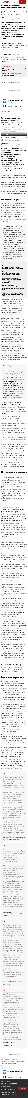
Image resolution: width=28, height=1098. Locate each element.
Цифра (12, 1061)
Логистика (7, 1059)
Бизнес (13, 1065)
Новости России (20, 1065)
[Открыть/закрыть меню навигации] (14, 2)
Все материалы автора (7, 19)
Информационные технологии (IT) (9, 1063)
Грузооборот (4, 1067)
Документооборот (20, 1061)
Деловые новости (5, 1065)
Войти (23, 2)
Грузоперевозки (5, 1061)
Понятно (22, 1088)
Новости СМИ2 (5, 111)
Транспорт (14, 1059)
